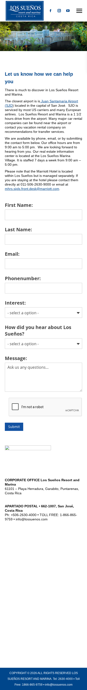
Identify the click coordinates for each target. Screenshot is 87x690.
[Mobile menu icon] (79, 11)
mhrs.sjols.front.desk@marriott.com (32, 189)
